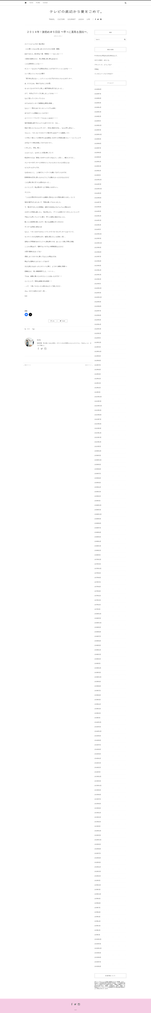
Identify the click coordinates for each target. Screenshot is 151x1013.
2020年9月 (98, 410)
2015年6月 (98, 695)
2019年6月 (98, 478)
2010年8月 (98, 957)
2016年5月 (98, 645)
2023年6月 (98, 261)
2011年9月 (97, 898)
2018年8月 (98, 523)
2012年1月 (97, 880)
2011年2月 (97, 930)
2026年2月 (98, 116)
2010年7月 (98, 962)
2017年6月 (98, 586)
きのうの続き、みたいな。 (103, 60)
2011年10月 (98, 894)
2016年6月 (98, 641)
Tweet (63, 321)
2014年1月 (97, 772)
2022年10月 (98, 297)
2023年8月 (98, 252)
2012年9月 (98, 844)
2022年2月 (98, 333)
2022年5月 (98, 320)
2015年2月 (98, 713)
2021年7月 (98, 365)
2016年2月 (98, 659)
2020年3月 (98, 437)
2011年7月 (97, 907)
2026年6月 (98, 98)
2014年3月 (98, 763)
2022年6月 (98, 315)
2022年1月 (98, 338)
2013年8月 (98, 794)
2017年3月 (98, 600)
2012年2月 (98, 876)
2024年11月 (98, 184)
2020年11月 (98, 401)
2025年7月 (98, 148)
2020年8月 (98, 415)
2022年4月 (98, 324)
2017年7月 (98, 582)
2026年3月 (98, 112)
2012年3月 (98, 871)
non (28, 329)
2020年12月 (98, 396)
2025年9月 (98, 139)
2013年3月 (98, 817)
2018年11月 (98, 510)
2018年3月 (98, 546)
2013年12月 (98, 776)
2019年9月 (98, 464)
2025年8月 (98, 143)
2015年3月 (98, 708)
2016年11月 (98, 618)
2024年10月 (98, 188)
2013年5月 (98, 808)
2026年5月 (98, 103)
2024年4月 (98, 216)
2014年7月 (98, 745)
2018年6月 (98, 532)
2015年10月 (98, 677)
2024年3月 (98, 220)
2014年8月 (98, 740)
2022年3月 (98, 329)
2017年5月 (98, 591)
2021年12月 (98, 342)
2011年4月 (97, 921)
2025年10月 (98, 134)
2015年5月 (98, 699)
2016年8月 (98, 632)
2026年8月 (98, 89)
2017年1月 (97, 609)
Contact (45, 2)
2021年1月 (97, 392)
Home (31, 2)
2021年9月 (98, 356)
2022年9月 (98, 302)
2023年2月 (98, 279)
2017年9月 (98, 573)
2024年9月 (98, 193)
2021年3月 (98, 383)
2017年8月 (98, 577)
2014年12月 (98, 722)
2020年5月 (98, 428)
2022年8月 (98, 306)
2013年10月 (98, 785)
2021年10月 (98, 351)
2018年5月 (98, 537)
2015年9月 (98, 681)
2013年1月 (97, 826)
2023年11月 (98, 238)
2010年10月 (98, 948)
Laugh (81, 19)
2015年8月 (98, 686)
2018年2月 (98, 550)
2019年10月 (98, 460)
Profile (38, 2)
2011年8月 (98, 903)
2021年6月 (98, 369)
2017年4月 (98, 595)
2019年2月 (98, 496)
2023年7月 (98, 256)
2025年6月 (98, 152)
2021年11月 (98, 347)
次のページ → (89, 365)
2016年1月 (97, 663)
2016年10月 (98, 623)
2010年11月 (98, 944)
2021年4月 (98, 378)
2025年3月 (98, 166)
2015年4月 (98, 704)
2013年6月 (98, 803)
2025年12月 (98, 125)
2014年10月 (98, 731)
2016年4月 (98, 650)
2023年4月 (98, 270)
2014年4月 (98, 758)
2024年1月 (98, 229)
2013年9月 (98, 790)
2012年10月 (98, 840)
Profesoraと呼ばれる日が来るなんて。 (106, 55)
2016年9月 (98, 627)
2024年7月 (98, 202)
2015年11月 (98, 672)
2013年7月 (98, 799)
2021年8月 (98, 360)
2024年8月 (98, 198)
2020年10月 (98, 406)
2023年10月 (98, 243)
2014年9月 (98, 736)
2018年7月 (98, 528)
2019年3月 (98, 491)
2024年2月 (98, 225)
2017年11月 (98, 564)
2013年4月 (98, 812)
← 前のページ (27, 365)
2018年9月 (98, 519)
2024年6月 (98, 207)
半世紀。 (97, 69)
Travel (52, 19)
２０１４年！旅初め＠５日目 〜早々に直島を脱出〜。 (58, 31)
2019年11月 (98, 455)
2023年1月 (98, 283)
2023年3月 (98, 274)
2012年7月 (98, 853)
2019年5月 (98, 482)
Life (88, 19)
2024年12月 (98, 179)
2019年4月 (98, 487)
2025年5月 (98, 157)
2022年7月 (98, 311)
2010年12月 (98, 939)
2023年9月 (98, 247)
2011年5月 (97, 916)
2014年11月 (98, 727)
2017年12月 (98, 559)
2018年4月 (98, 541)
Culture (61, 19)
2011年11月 (97, 889)
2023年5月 (98, 265)
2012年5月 (98, 862)
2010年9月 (98, 953)
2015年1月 (97, 717)
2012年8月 (98, 849)
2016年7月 (98, 636)
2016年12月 (98, 613)
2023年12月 (98, 234)
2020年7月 (98, 419)
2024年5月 (98, 211)
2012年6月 (98, 858)
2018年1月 (98, 555)
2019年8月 (98, 469)
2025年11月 (98, 130)
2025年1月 (98, 175)
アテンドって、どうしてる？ (103, 64)
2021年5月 (98, 374)
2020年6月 (98, 424)
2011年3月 (97, 925)
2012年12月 (98, 831)
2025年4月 (98, 161)
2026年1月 (98, 121)
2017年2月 (98, 604)
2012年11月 (98, 835)
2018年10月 (98, 514)
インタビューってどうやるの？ (104, 74)
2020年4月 (98, 433)
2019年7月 (98, 473)
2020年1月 (98, 446)
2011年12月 (98, 885)
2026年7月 (98, 94)
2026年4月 (98, 107)
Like (53, 321)
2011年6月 (97, 912)
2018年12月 (98, 505)
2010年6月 (98, 966)
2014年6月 (98, 749)
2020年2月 (98, 442)
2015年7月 (98, 690)
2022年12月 (98, 288)
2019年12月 (98, 451)
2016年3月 (98, 654)
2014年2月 (98, 767)
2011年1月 (97, 935)
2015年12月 (98, 668)
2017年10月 (98, 568)
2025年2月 (98, 170)
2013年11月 (98, 781)
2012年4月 (98, 867)
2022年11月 (98, 292)
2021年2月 (98, 387)
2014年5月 (98, 754)
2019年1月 (97, 500)
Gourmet (72, 19)
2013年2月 (98, 821)
